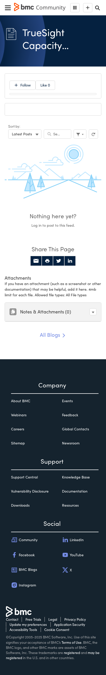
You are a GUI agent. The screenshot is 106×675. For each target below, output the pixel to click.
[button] (93, 311)
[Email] (36, 261)
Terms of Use (71, 642)
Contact (12, 619)
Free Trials (33, 619)
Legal (52, 619)
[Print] (47, 261)
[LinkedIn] (70, 261)
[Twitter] (58, 261)
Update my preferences (28, 624)
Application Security (69, 624)
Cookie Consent (56, 629)
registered (72, 652)
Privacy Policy (75, 619)
